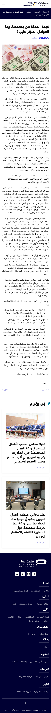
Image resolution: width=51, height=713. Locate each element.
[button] (3, 4)
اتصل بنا (31, 634)
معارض (46, 590)
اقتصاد (11, 616)
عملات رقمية (34, 621)
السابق (44, 389)
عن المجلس (44, 634)
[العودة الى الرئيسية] (36, 4)
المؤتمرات (35, 590)
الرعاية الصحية (43, 603)
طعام (19, 616)
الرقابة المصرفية (25, 676)
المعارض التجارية (20, 590)
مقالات (34, 38)
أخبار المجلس (36, 661)
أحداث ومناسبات (26, 603)
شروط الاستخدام (24, 691)
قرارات (38, 676)
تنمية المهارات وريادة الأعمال (37, 616)
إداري (46, 646)
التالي (6, 389)
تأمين (14, 603)
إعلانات (24, 661)
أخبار (47, 661)
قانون (46, 676)
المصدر (43, 383)
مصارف (46, 621)
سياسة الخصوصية (41, 691)
